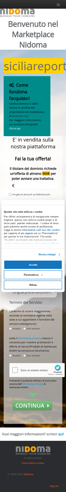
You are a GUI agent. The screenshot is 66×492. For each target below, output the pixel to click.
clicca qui (15, 128)
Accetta (33, 264)
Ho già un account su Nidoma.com (31, 194)
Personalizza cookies (33, 463)
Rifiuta (33, 285)
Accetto (16, 328)
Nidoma (28, 474)
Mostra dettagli (47, 254)
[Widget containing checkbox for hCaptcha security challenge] (37, 370)
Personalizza (31, 274)
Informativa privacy (29, 338)
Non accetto (33, 328)
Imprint (54, 486)
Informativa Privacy (32, 384)
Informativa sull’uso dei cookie (41, 229)
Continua (31, 405)
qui (60, 434)
